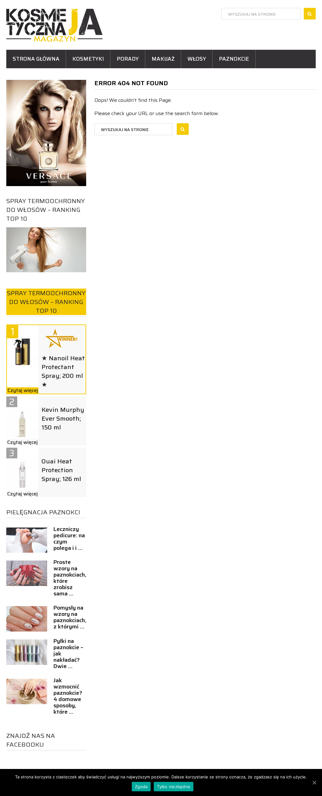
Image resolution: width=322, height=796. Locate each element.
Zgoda (141, 786)
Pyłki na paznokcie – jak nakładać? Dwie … (68, 653)
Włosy (196, 59)
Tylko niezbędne (173, 786)
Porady (128, 59)
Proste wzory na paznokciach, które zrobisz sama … (69, 578)
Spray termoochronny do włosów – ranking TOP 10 (45, 210)
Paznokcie (234, 59)
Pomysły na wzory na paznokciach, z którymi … (69, 617)
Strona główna (36, 59)
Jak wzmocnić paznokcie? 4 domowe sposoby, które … (67, 696)
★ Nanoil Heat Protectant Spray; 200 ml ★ (63, 371)
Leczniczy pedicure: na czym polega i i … (69, 538)
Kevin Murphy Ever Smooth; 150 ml (63, 418)
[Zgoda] (314, 782)
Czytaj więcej (23, 390)
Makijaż (163, 59)
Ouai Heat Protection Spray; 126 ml (61, 470)
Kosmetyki (88, 59)
